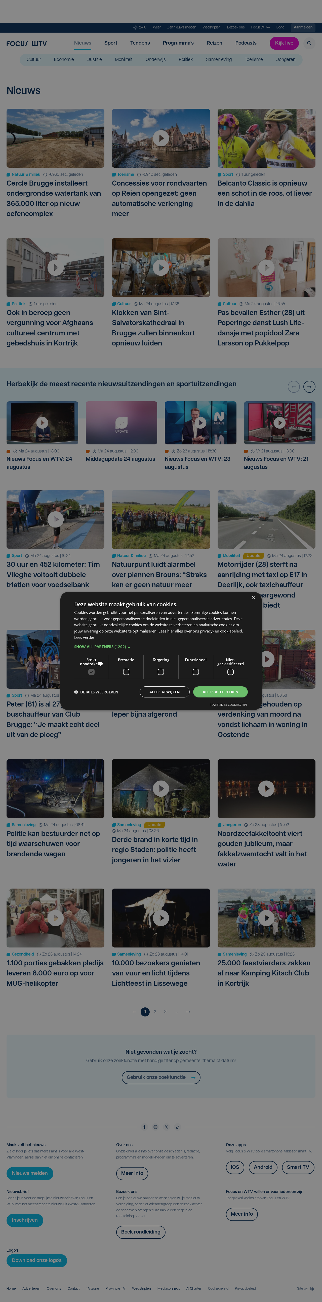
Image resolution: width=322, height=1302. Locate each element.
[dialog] (161, 651)
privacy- (207, 631)
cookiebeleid (231, 631)
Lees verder (84, 637)
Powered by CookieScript (228, 705)
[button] (161, 646)
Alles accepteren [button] (220, 691)
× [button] (253, 598)
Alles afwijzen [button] (164, 691)
